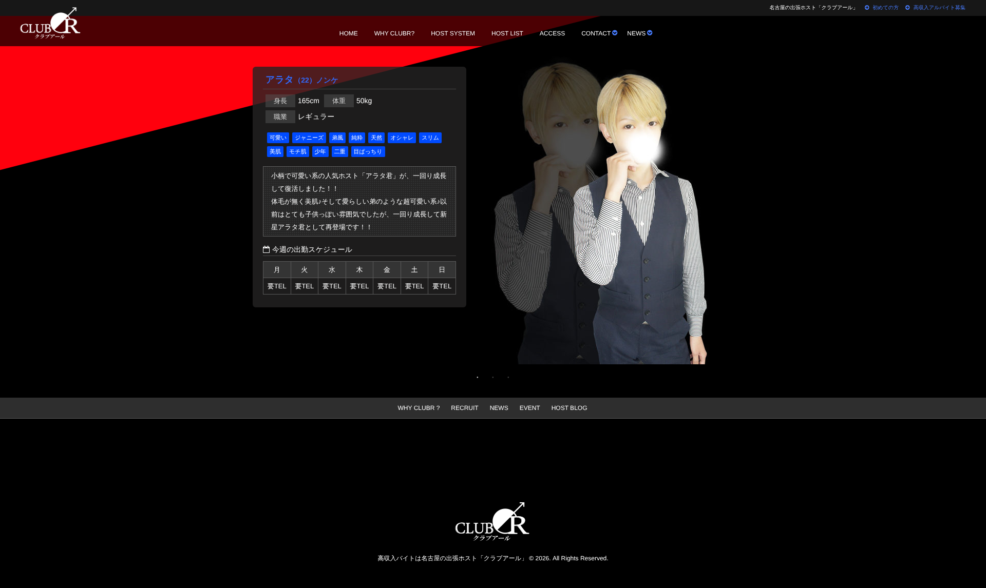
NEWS (636, 33)
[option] (616, 212)
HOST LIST (507, 33)
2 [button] (493, 377)
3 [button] (508, 377)
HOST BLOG (569, 407)
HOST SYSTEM (453, 33)
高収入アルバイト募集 (939, 8)
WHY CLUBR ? (419, 407)
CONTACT (596, 33)
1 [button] (477, 377)
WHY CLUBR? (394, 33)
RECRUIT (464, 407)
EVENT (530, 407)
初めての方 (886, 8)
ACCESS (552, 33)
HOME (348, 33)
